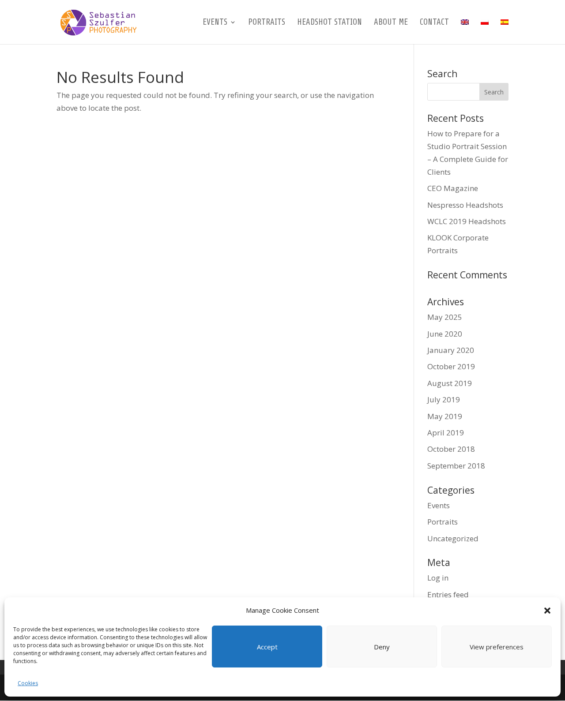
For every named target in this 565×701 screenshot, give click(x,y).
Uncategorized (452, 538)
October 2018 (451, 449)
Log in (437, 578)
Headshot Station (329, 23)
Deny (382, 646)
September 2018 (456, 466)
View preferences (497, 646)
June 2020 (444, 334)
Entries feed (448, 594)
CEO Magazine (452, 188)
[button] (547, 610)
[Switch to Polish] (485, 31)
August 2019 (449, 383)
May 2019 (444, 416)
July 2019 (443, 399)
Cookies (28, 683)
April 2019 (445, 432)
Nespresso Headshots (465, 205)
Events (215, 23)
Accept (267, 646)
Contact (434, 23)
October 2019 (451, 366)
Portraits (266, 23)
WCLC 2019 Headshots (466, 221)
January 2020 (450, 350)
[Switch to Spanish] (504, 31)
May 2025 (444, 317)
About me (391, 23)
